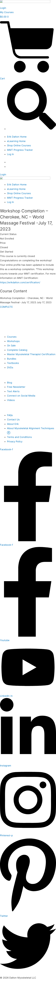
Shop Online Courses (19, 145)
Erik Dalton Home (17, 136)
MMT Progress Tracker (20, 149)
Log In (10, 154)
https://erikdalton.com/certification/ (20, 282)
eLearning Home (16, 141)
